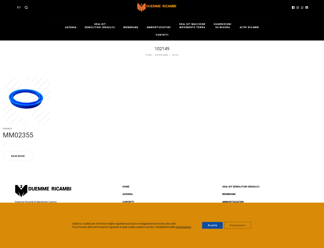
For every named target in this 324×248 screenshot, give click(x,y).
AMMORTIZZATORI (233, 202)
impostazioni (183, 227)
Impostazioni (237, 225)
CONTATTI (128, 202)
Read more (18, 156)
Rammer (7, 129)
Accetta (212, 225)
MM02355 (18, 135)
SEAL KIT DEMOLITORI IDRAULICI (241, 186)
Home (149, 55)
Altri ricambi (161, 55)
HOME (125, 186)
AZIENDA (127, 194)
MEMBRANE (229, 194)
